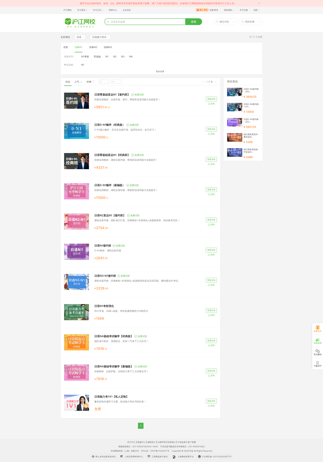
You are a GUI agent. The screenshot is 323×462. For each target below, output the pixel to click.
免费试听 (139, 94)
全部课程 (65, 37)
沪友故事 (182, 442)
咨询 (213, 103)
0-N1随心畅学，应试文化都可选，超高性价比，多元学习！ (125, 129)
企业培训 (127, 10)
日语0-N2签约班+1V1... (251, 105)
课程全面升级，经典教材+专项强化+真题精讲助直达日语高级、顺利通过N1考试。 (137, 280)
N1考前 (85, 56)
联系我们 (172, 442)
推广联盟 (192, 442)
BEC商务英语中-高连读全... (251, 135)
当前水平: (69, 56)
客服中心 (141, 442)
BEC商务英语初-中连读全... (251, 150)
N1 (107, 56)
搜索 (193, 21)
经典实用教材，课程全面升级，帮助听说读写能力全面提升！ (126, 159)
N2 (114, 56)
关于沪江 (131, 442)
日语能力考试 (99, 37)
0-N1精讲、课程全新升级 (107, 250)
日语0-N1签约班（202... (251, 120)
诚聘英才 (151, 442)
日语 (79, 37)
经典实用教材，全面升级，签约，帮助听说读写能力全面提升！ (127, 99)
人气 (77, 81)
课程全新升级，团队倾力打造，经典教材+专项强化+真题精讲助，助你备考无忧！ (137, 220)
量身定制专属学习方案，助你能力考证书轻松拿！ (120, 401)
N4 (131, 56)
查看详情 (211, 99)
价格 (89, 81)
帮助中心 (113, 10)
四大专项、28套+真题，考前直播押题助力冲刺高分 (121, 310)
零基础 (97, 56)
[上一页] (203, 82)
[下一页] (216, 82)
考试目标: (69, 64)
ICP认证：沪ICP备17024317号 (155, 451)
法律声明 (161, 442)
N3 (122, 56)
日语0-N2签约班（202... (251, 90)
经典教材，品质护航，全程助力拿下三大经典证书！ (121, 371)
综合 (67, 81)
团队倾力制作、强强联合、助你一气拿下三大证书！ (121, 341)
